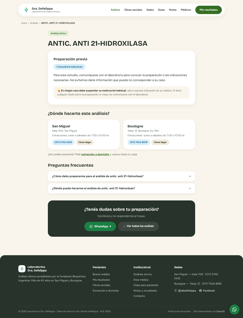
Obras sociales (133, 9)
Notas (172, 9)
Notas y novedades (145, 290)
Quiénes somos (142, 274)
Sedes (150, 9)
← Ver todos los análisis (138, 226)
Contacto (139, 296)
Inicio (24, 23)
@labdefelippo (187, 290)
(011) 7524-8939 (138, 142)
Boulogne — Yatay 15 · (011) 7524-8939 (197, 283)
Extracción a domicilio (106, 290)
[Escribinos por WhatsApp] (234, 309)
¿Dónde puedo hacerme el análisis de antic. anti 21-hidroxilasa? (121, 188)
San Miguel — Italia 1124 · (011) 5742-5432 (196, 276)
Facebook (209, 290)
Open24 (220, 311)
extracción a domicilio (95, 154)
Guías (161, 9)
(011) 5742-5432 (63, 142)
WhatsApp (102, 226)
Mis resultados (209, 9)
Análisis (115, 9)
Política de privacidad (179, 311)
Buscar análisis (101, 274)
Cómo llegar (84, 142)
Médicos (186, 9)
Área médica (140, 279)
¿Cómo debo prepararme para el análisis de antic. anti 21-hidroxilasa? (121, 176)
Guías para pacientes (145, 285)
